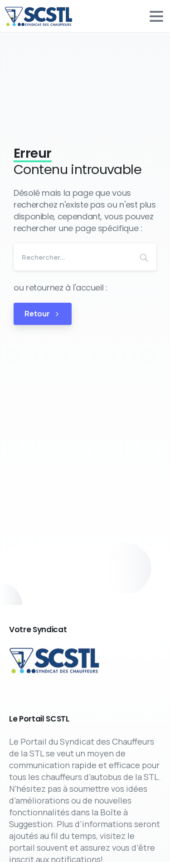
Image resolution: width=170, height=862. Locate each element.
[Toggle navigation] (156, 16)
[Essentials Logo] (54, 660)
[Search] (144, 257)
